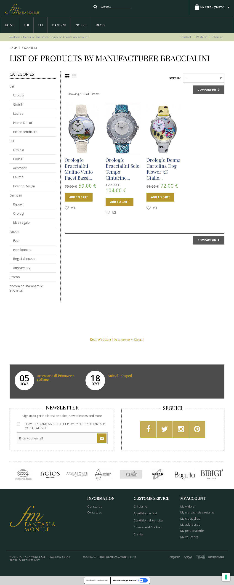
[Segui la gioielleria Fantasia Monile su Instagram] (181, 430)
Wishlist (201, 37)
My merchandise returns (197, 512)
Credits (139, 534)
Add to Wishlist (67, 208)
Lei (12, 86)
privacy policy (77, 424)
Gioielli (18, 104)
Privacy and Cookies (148, 527)
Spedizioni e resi (145, 513)
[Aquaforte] (77, 474)
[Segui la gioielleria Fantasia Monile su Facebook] (148, 430)
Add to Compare (73, 208)
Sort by (175, 78)
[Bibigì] (212, 474)
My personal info (192, 531)
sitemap (217, 37)
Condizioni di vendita (148, 520)
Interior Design (24, 186)
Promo (15, 277)
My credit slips (190, 518)
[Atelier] (131, 474)
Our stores (94, 506)
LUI (26, 25)
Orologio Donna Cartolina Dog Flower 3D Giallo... (163, 169)
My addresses (190, 524)
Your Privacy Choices (125, 580)
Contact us (94, 512)
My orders (187, 506)
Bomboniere (22, 249)
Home (9, 25)
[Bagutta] (185, 474)
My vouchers (189, 537)
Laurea (18, 113)
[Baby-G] (158, 474)
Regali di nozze (24, 258)
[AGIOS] (50, 474)
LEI (40, 25)
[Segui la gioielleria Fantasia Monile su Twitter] (164, 430)
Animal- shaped (120, 375)
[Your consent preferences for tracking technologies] (226, 577)
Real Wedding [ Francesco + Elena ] (117, 339)
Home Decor (22, 122)
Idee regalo (21, 222)
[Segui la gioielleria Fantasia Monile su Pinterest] (197, 430)
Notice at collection (97, 580)
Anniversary (21, 268)
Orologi (18, 95)
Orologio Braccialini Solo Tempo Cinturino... (122, 169)
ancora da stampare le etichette (26, 288)
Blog (100, 25)
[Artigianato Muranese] (104, 474)
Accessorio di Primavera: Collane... (55, 377)
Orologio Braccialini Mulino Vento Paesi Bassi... (79, 169)
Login (54, 37)
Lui (12, 141)
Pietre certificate (25, 132)
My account (192, 498)
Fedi (16, 240)
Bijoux (17, 204)
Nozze (80, 25)
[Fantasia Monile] (22, 8)
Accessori (20, 168)
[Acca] (23, 474)
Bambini (59, 25)
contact (186, 37)
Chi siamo (140, 506)
